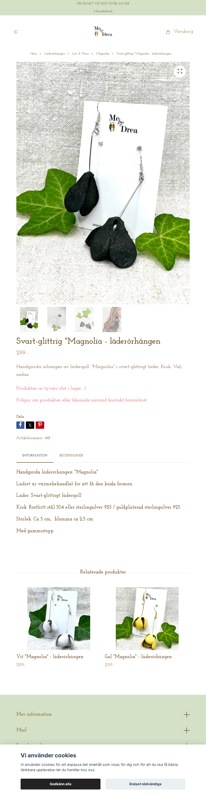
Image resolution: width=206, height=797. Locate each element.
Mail (21, 730)
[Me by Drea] (103, 31)
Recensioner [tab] (71, 455)
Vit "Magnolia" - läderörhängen (49, 657)
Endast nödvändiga (145, 784)
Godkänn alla (60, 784)
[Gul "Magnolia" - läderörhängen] (147, 618)
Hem (34, 54)
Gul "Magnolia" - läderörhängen (138, 657)
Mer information (34, 714)
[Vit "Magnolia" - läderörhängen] (58, 618)
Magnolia (102, 54)
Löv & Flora (80, 54)
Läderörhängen (54, 54)
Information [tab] (34, 455)
